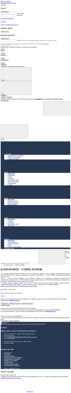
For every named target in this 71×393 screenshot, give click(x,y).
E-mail (19, 40)
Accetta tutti (27, 303)
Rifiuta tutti (15, 303)
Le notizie (67, 256)
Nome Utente (20, 13)
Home (67, 251)
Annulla (3, 97)
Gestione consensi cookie (11, 363)
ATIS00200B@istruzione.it (22, 337)
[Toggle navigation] (14, 131)
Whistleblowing (8, 362)
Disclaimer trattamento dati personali (11, 378)
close (2, 139)
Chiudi (3, 53)
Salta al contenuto (5, 1)
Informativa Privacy (9, 356)
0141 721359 (10, 335)
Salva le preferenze (14, 321)
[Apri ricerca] (56, 108)
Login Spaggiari (45, 43)
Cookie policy (8, 353)
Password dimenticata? (7, 18)
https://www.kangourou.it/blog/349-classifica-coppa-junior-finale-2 (19, 286)
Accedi (3, 4)
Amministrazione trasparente (12, 365)
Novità (67, 253)
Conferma (9, 97)
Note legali (7, 354)
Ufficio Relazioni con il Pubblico (13, 357)
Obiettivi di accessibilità (10, 360)
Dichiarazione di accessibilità (12, 359)
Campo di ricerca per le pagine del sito (11, 263)
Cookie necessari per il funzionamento (11, 316)
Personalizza (4, 303)
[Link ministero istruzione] (8, 3)
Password (19, 15)
